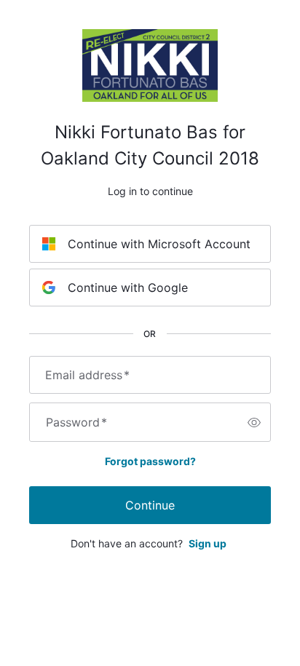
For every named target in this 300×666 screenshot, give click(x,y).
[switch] (254, 422)
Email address (87, 374)
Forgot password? (150, 461)
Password (76, 422)
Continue (150, 505)
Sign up (207, 543)
